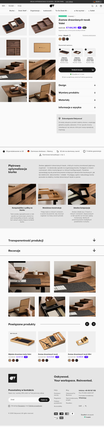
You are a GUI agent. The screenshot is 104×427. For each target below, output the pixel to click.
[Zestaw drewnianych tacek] (52, 341)
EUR (80, 406)
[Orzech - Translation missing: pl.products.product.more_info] (70, 35)
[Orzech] (63, 39)
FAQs (56, 390)
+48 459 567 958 (90, 390)
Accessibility (58, 406)
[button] (77, 85)
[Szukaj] (92, 6)
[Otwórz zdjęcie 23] (42, 92)
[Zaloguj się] (96, 6)
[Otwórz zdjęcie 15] (42, 70)
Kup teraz (69, 1)
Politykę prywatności (35, 406)
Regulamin (21, 406)
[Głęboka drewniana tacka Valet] (22, 341)
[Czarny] (67, 39)
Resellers (69, 403)
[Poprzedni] (87, 324)
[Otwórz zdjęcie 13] (13, 70)
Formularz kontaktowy (86, 395)
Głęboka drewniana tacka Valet (19, 354)
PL (86, 406)
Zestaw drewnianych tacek (48, 354)
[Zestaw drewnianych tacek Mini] (82, 341)
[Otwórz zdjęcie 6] (42, 25)
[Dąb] (60, 39)
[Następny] (94, 324)
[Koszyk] (101, 6)
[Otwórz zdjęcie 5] (13, 25)
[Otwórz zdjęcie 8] (42, 48)
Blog (67, 390)
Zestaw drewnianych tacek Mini (79, 354)
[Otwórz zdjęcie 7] (13, 48)
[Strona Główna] (52, 6)
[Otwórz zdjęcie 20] (13, 92)
